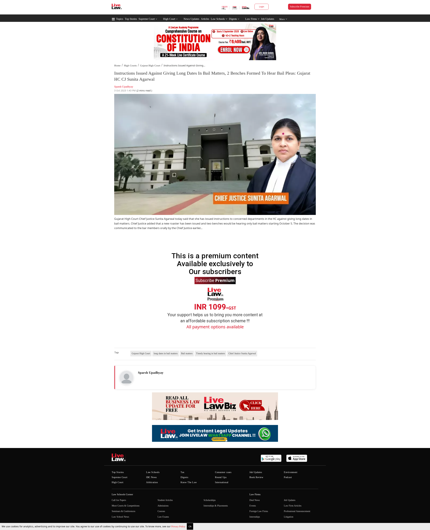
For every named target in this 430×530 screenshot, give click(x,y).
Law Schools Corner (122, 494)
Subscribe (215, 280)
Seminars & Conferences (123, 511)
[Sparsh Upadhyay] (126, 378)
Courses (161, 511)
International (221, 482)
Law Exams (163, 517)
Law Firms (251, 18)
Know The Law (189, 482)
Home (117, 65)
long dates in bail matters (166, 353)
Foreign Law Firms (258, 511)
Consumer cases (223, 472)
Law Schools (218, 18)
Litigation (288, 517)
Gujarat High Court (150, 65)
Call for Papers (119, 500)
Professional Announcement (297, 511)
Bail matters (186, 353)
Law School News (120, 517)
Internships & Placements (216, 505)
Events (252, 505)
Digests (233, 18)
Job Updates (267, 18)
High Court (169, 18)
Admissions (163, 505)
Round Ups (220, 477)
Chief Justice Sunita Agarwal (242, 353)
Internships (254, 517)
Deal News (254, 500)
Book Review (256, 477)
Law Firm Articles (292, 505)
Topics (119, 18)
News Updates (191, 18)
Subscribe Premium (299, 6)
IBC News (151, 477)
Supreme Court (147, 18)
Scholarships (210, 500)
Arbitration (152, 482)
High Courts (130, 65)
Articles (205, 18)
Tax (182, 472)
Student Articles (165, 500)
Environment (290, 472)
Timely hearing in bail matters (210, 353)
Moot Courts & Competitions (125, 505)
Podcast (288, 477)
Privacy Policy (178, 526)
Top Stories (131, 18)
